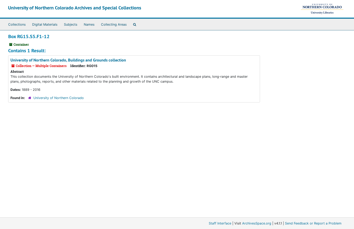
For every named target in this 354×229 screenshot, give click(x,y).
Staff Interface (220, 223)
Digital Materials (44, 24)
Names (89, 24)
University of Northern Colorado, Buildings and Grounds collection (68, 60)
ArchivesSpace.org (256, 223)
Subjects (70, 24)
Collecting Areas (114, 24)
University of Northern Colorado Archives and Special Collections (74, 8)
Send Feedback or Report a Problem (313, 223)
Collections (17, 24)
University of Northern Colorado (58, 98)
